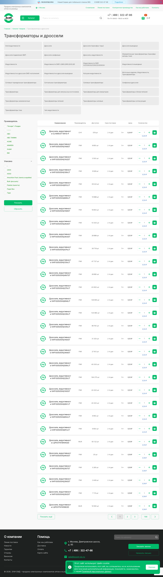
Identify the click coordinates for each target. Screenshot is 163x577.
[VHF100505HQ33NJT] (43, 313)
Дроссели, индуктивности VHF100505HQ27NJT (60, 287)
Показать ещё (46, 517)
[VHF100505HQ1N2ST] (43, 158)
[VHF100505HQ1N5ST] (43, 390)
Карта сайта (42, 553)
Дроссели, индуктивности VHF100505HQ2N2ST (60, 493)
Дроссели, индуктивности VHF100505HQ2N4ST (60, 222)
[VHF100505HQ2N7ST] (43, 467)
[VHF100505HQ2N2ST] (43, 493)
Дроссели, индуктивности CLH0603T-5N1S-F (60, 132)
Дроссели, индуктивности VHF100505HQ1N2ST (60, 158)
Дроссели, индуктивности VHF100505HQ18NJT (60, 171)
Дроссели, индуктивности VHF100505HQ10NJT (60, 325)
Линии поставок (104, 8)
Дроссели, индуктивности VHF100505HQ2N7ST (60, 467)
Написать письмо (143, 553)
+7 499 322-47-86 (119, 15)
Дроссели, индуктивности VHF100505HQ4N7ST (60, 274)
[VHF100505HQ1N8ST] (43, 145)
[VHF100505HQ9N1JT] (43, 403)
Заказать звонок (143, 546)
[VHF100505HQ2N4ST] (43, 223)
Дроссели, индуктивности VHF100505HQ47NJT (60, 248)
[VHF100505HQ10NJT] (43, 326)
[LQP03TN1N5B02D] (43, 506)
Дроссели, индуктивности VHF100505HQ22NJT (60, 377)
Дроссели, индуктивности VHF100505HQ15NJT (60, 261)
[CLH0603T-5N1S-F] (43, 133)
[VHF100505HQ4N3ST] (43, 455)
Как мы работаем (142, 8)
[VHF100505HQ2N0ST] (43, 480)
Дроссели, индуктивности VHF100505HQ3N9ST (60, 351)
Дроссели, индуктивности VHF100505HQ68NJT (60, 196)
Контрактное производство (123, 8)
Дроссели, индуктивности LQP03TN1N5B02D (60, 506)
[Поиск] (100, 18)
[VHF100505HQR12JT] (43, 429)
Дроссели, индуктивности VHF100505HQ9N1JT (60, 402)
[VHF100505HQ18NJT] (43, 171)
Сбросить (18, 209)
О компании (90, 8)
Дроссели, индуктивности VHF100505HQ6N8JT (60, 299)
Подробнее (119, 2)
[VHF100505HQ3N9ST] (43, 352)
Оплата (40, 549)
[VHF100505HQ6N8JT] (43, 300)
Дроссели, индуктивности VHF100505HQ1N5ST (60, 390)
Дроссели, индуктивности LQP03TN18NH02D (60, 441)
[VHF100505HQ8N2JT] (43, 416)
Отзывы (7, 553)
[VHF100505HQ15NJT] (43, 261)
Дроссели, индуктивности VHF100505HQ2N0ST (60, 480)
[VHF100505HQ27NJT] (43, 287)
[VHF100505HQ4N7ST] (43, 274)
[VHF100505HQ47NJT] (43, 249)
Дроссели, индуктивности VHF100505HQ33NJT (60, 312)
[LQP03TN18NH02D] (43, 442)
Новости (7, 546)
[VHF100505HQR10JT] (43, 184)
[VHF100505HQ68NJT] (43, 197)
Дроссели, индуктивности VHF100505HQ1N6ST (60, 209)
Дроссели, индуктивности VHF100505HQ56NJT (60, 364)
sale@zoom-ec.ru (76, 557)
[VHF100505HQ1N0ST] (43, 339)
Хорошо (151, 567)
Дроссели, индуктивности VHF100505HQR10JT (60, 184)
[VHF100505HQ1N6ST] (43, 210)
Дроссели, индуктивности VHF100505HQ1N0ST (60, 338)
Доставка (41, 546)
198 (145, 517)
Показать (18, 203)
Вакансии (8, 556)
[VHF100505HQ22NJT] (43, 377)
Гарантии (8, 549)
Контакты (155, 8)
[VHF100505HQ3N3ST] (43, 236)
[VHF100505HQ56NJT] (43, 364)
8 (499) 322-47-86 (101, 2)
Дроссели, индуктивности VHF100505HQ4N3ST (60, 454)
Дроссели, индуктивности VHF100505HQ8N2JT (60, 415)
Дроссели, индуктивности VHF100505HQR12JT (60, 428)
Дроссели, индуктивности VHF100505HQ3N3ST (60, 235)
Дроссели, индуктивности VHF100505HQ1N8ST (60, 145)
